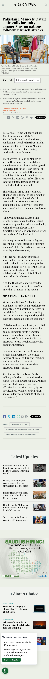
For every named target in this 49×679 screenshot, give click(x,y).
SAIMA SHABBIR (9, 111)
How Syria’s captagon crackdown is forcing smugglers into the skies (15, 483)
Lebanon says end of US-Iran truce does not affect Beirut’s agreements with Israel (16, 469)
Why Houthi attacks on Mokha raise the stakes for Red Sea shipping (16, 625)
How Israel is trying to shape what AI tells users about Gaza (15, 609)
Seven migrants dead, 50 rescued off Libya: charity (15, 518)
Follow (41, 117)
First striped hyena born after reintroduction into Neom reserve (15, 495)
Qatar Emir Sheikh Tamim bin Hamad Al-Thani (22, 429)
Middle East (8, 603)
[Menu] (3, 4)
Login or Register (11, 660)
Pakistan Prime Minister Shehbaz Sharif (21, 434)
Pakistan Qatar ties (19, 424)
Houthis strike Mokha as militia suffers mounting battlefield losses (15, 507)
